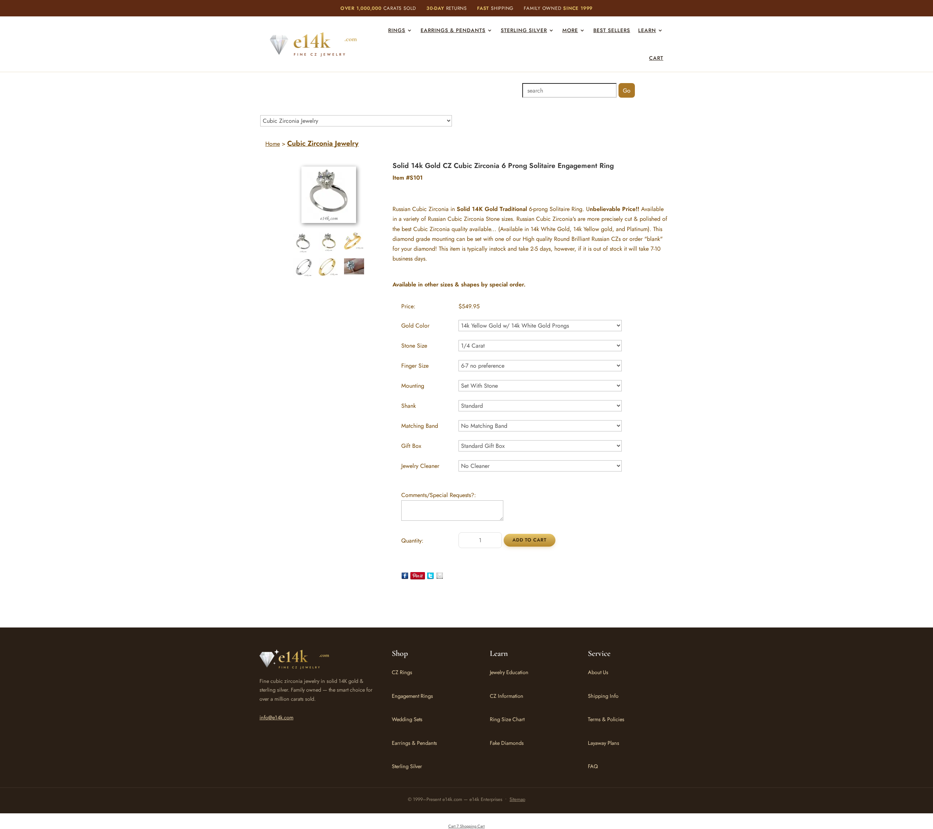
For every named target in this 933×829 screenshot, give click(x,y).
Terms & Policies (606, 719)
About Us (598, 672)
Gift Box (411, 446)
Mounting (412, 386)
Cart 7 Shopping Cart (466, 826)
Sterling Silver (524, 30)
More (570, 30)
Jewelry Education (509, 672)
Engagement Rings (412, 696)
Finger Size (415, 365)
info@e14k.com (276, 717)
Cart (656, 58)
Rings (396, 30)
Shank (408, 406)
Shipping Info (603, 696)
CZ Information (506, 696)
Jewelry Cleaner (420, 466)
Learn (647, 30)
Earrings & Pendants (453, 30)
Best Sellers (611, 30)
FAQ (593, 766)
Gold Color (415, 325)
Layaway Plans (603, 743)
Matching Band (419, 426)
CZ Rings (402, 672)
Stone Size (414, 345)
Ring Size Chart (507, 719)
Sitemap (517, 799)
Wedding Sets (407, 719)
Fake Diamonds (507, 743)
